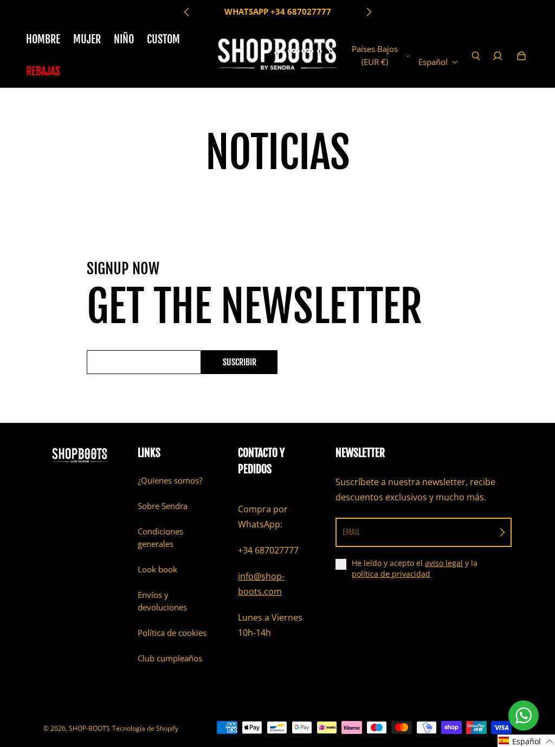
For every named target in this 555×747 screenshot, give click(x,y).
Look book (157, 569)
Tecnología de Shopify (145, 728)
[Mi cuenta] (497, 56)
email (351, 532)
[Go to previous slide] (187, 12)
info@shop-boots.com (261, 583)
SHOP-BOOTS (89, 728)
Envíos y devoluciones (162, 601)
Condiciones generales (160, 538)
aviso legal (444, 563)
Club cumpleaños (170, 658)
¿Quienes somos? (170, 480)
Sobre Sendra (163, 506)
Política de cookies (172, 633)
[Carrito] (521, 56)
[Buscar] (476, 56)
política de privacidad (391, 574)
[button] (526, 741)
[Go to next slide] (369, 12)
